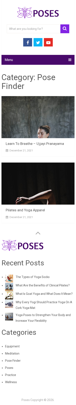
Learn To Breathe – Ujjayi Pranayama (35, 144)
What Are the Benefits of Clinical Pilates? (43, 285)
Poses (9, 367)
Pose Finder (13, 360)
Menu (9, 60)
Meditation (12, 353)
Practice (10, 375)
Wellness (11, 382)
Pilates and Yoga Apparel (25, 210)
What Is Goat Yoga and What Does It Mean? (44, 293)
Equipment (12, 346)
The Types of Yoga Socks (33, 277)
